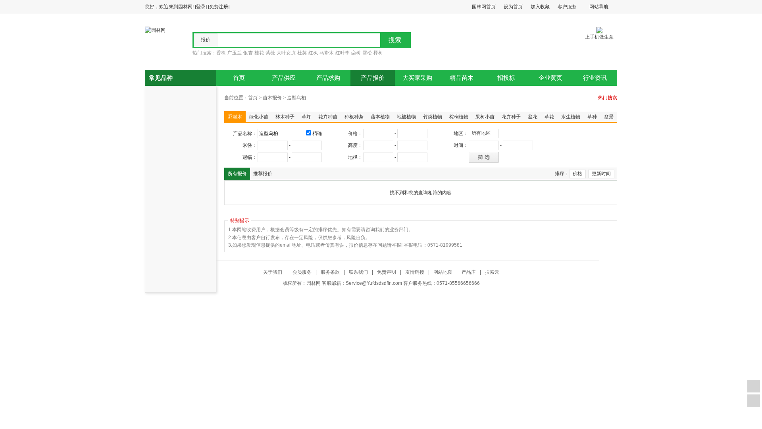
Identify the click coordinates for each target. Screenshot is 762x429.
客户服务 (567, 7)
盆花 (532, 117)
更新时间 (601, 173)
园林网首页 (484, 7)
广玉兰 (234, 53)
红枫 (313, 53)
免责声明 (386, 272)
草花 (549, 117)
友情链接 (414, 272)
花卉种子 (511, 117)
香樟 (221, 53)
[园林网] (155, 30)
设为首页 (513, 7)
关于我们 (273, 272)
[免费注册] (218, 7)
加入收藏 (540, 7)
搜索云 (492, 272)
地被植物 (406, 117)
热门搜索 (607, 97)
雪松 (367, 53)
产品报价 (373, 78)
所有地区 (481, 133)
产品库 (469, 272)
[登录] (201, 7)
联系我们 (358, 272)
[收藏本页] (753, 386)
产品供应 (284, 78)
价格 (577, 173)
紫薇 (270, 53)
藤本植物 (380, 117)
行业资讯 (595, 78)
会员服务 (302, 272)
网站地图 (442, 272)
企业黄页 (550, 78)
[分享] (753, 400)
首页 (239, 78)
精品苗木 (461, 78)
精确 (317, 133)
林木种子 (284, 117)
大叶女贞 (286, 53)
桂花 (259, 53)
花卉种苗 (327, 117)
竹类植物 (432, 117)
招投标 (506, 78)
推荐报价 (262, 173)
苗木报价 (272, 97)
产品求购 (328, 78)
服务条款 (330, 272)
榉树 (378, 53)
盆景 (609, 117)
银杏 (248, 53)
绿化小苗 (258, 117)
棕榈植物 (458, 117)
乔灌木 (235, 117)
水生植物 (570, 117)
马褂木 (326, 53)
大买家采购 (417, 78)
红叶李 (342, 53)
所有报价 (237, 173)
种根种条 (354, 117)
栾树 (356, 53)
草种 (592, 117)
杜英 (302, 53)
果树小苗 (485, 117)
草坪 (306, 117)
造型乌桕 (296, 97)
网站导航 (598, 7)
